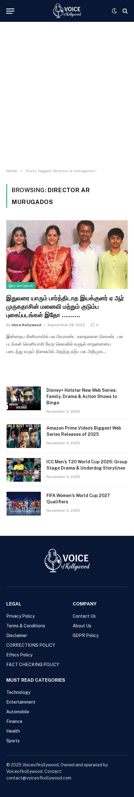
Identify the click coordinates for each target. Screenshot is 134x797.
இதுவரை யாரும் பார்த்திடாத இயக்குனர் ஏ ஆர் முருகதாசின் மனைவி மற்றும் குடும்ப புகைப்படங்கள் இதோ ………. (65, 306)
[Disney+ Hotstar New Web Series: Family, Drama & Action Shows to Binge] (24, 398)
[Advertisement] (67, 95)
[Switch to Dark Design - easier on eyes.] (114, 11)
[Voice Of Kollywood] (67, 11)
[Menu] (10, 11)
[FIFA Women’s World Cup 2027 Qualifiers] (24, 504)
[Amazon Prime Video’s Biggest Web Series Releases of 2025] (24, 436)
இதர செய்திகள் (21, 285)
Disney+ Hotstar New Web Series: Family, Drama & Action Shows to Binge (81, 396)
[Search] (124, 11)
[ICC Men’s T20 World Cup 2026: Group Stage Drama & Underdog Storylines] (24, 470)
